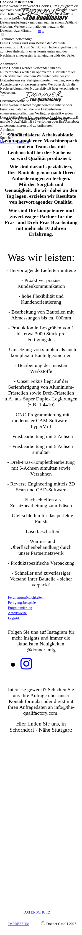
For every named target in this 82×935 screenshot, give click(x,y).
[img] (41, 13)
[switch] (2, 60)
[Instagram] (26, 664)
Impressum (18, 924)
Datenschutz (36, 912)
